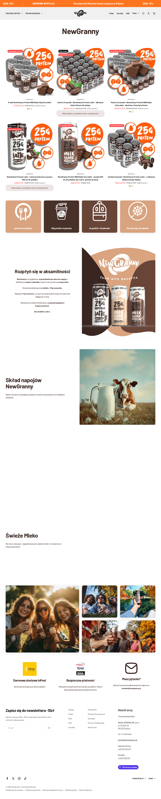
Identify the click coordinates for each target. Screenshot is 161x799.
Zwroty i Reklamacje (96, 723)
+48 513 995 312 (124, 758)
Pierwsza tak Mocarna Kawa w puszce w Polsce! (81, 3)
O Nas (111, 13)
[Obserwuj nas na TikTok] (25, 778)
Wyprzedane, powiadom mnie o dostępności (80, 113)
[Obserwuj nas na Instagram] (19, 778)
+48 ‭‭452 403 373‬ (124, 749)
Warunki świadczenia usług (53, 790)
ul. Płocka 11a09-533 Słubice (128, 725)
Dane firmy (92, 727)
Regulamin (92, 709)
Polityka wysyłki (71, 790)
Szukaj (71, 709)
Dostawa (91, 718)
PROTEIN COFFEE (13, 13)
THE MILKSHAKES (32, 13)
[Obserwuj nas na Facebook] (7, 778)
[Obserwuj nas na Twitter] (13, 778)
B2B (128, 13)
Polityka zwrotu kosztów (14, 790)
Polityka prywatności (33, 790)
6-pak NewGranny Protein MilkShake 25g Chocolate (29, 102)
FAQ (70, 723)
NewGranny (29, 99)
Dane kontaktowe (85, 790)
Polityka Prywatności (96, 714)
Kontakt (120, 13)
